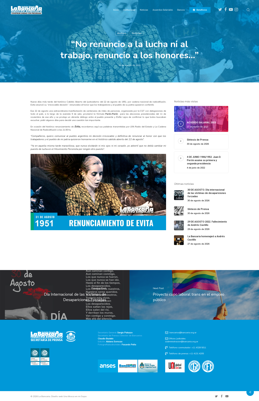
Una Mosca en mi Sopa (74, 396)
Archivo (121, 33)
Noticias (137, 33)
